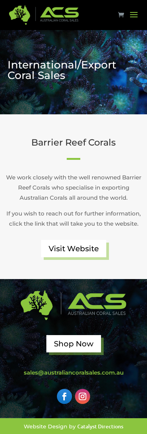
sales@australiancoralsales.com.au (74, 372)
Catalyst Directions (100, 426)
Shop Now (73, 343)
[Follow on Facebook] (64, 396)
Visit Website (74, 248)
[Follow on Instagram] (82, 396)
